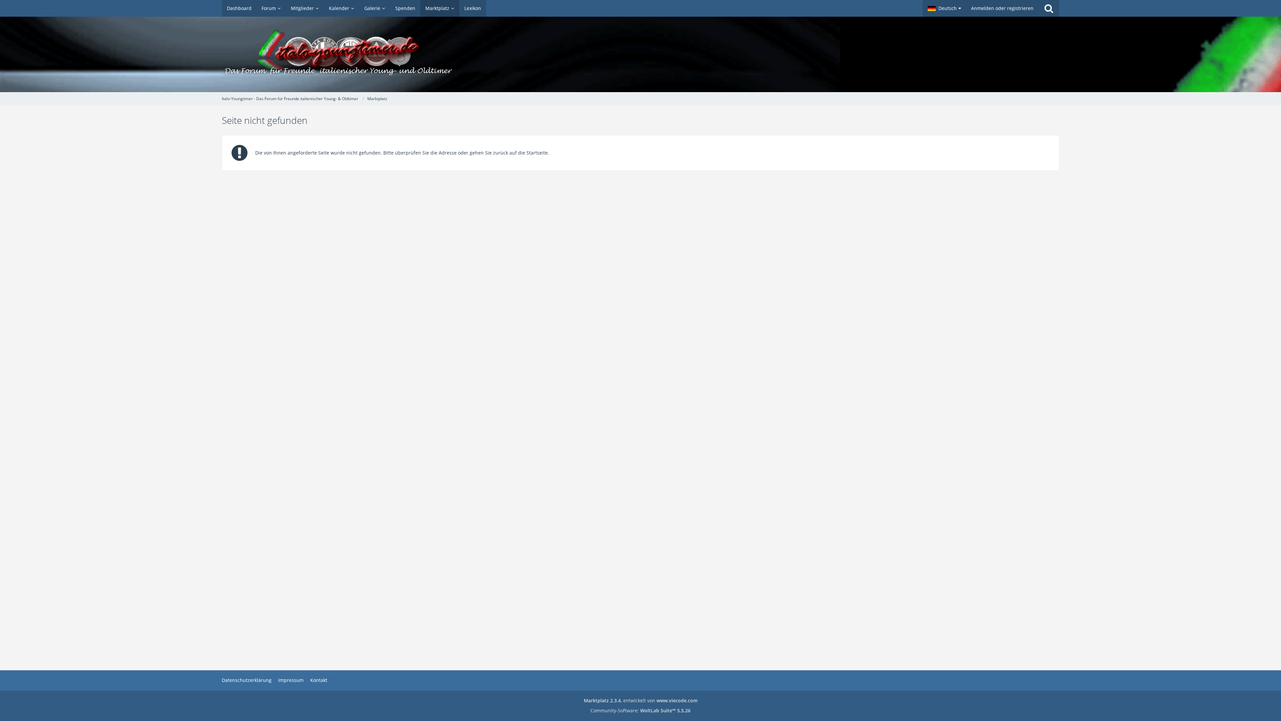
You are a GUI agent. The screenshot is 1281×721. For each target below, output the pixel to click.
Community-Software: (640, 710)
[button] (944, 8)
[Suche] (1048, 8)
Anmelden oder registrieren (1002, 8)
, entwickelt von (641, 700)
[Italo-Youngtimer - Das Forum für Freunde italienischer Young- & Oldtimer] (640, 54)
